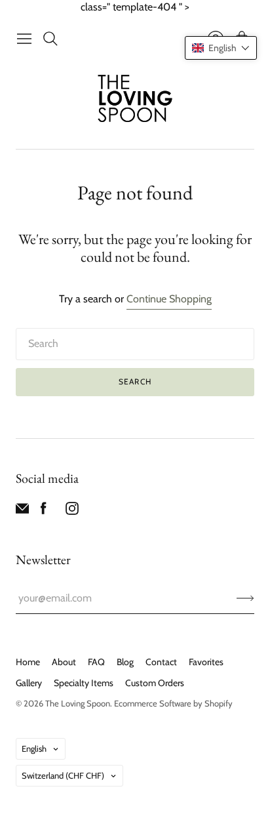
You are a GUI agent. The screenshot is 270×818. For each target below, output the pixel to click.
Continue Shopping (169, 299)
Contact (161, 662)
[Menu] (24, 38)
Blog (125, 662)
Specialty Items (83, 683)
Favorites (206, 662)
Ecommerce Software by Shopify (173, 703)
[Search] (50, 38)
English (34, 748)
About (64, 662)
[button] (220, 48)
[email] (22, 511)
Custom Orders (154, 683)
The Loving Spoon (77, 703)
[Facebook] (44, 511)
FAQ (96, 662)
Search (135, 381)
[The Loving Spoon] (135, 100)
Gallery (29, 683)
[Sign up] (245, 598)
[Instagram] (72, 511)
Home (28, 662)
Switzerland (63, 775)
